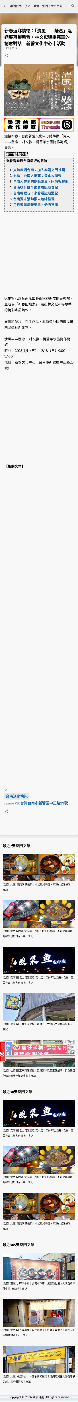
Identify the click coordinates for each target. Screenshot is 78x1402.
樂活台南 (38, 1397)
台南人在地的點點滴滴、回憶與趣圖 (40, 181)
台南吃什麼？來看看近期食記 (35, 187)
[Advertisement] (39, 251)
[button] (6, 55)
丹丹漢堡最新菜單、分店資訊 (35, 205)
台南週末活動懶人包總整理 (34, 199)
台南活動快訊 (17, 796)
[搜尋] (73, 5)
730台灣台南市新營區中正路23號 (41, 803)
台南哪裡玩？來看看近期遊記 (35, 193)
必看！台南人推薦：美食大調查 (37, 176)
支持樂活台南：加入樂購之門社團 (39, 170)
